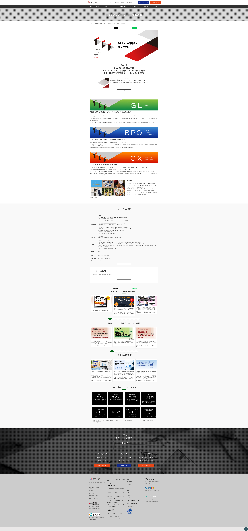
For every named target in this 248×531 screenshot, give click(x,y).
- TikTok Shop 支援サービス (113, 485)
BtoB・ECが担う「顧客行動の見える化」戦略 (124, 371)
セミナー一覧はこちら (124, 90)
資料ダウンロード (142, 2)
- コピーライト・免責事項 (132, 503)
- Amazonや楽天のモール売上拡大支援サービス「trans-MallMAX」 (116, 489)
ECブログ (115, 6)
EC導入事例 (107, 6)
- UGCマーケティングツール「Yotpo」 (115, 513)
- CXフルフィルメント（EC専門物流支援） (116, 500)
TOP (91, 6)
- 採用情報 (129, 495)
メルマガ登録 (145, 465)
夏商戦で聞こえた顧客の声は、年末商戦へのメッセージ (101, 372)
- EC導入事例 (129, 481)
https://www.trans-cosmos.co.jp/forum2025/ (103, 274)
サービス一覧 (99, 6)
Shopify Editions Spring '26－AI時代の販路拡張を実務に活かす (146, 372)
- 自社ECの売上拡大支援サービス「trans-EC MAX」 (116, 493)
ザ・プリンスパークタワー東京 (110, 223)
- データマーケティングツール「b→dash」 (116, 518)
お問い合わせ (154, 2)
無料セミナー (123, 6)
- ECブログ (129, 484)
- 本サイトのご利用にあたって (133, 500)
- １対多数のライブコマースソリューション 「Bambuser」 (116, 510)
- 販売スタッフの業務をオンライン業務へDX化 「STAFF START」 (116, 505)
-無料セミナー (130, 486)
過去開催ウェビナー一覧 (100, 23)
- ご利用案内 (129, 497)
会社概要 (155, 6)
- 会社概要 (129, 492)
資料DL (123, 465)
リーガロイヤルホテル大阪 (109, 228)
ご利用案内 (146, 6)
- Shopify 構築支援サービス (113, 483)
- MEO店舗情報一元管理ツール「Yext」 (115, 516)
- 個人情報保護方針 (131, 506)
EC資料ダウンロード (134, 6)
